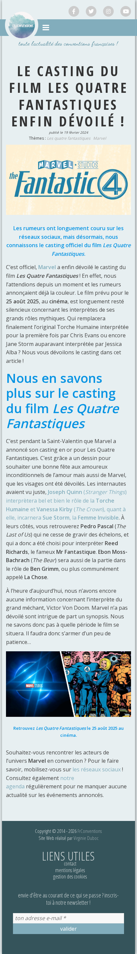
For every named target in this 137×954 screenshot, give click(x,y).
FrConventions (89, 831)
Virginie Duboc (85, 838)
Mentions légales (70, 870)
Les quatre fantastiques (68, 138)
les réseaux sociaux (96, 769)
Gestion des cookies (70, 876)
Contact (70, 863)
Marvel (99, 138)
